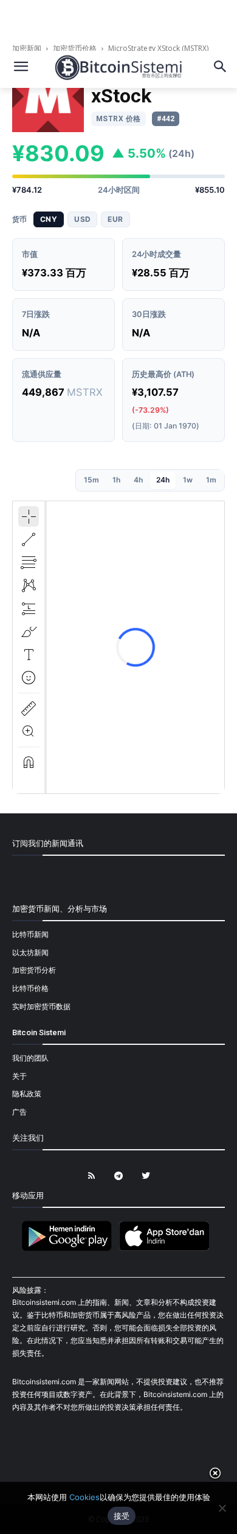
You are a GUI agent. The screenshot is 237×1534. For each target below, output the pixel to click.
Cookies (84, 1497)
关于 (19, 1076)
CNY (48, 219)
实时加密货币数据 (41, 1006)
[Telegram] (118, 1176)
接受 (122, 1516)
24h (163, 479)
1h (116, 479)
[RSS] (91, 1176)
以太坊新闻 (30, 952)
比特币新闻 (30, 934)
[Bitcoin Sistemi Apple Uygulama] (167, 1249)
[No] (222, 1508)
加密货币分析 (34, 970)
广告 (19, 1111)
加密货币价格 (74, 48)
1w (188, 479)
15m (91, 479)
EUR (115, 219)
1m (211, 479)
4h (138, 479)
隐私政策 (26, 1093)
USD (82, 219)
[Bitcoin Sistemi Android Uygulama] (69, 1249)
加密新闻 (27, 48)
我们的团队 (30, 1057)
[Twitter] (146, 1176)
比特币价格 (30, 988)
